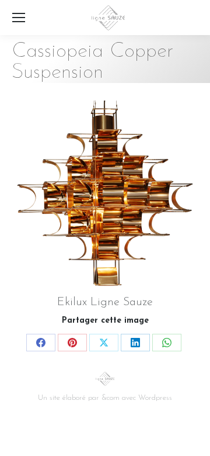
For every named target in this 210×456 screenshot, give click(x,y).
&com (111, 398)
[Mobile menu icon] (19, 18)
